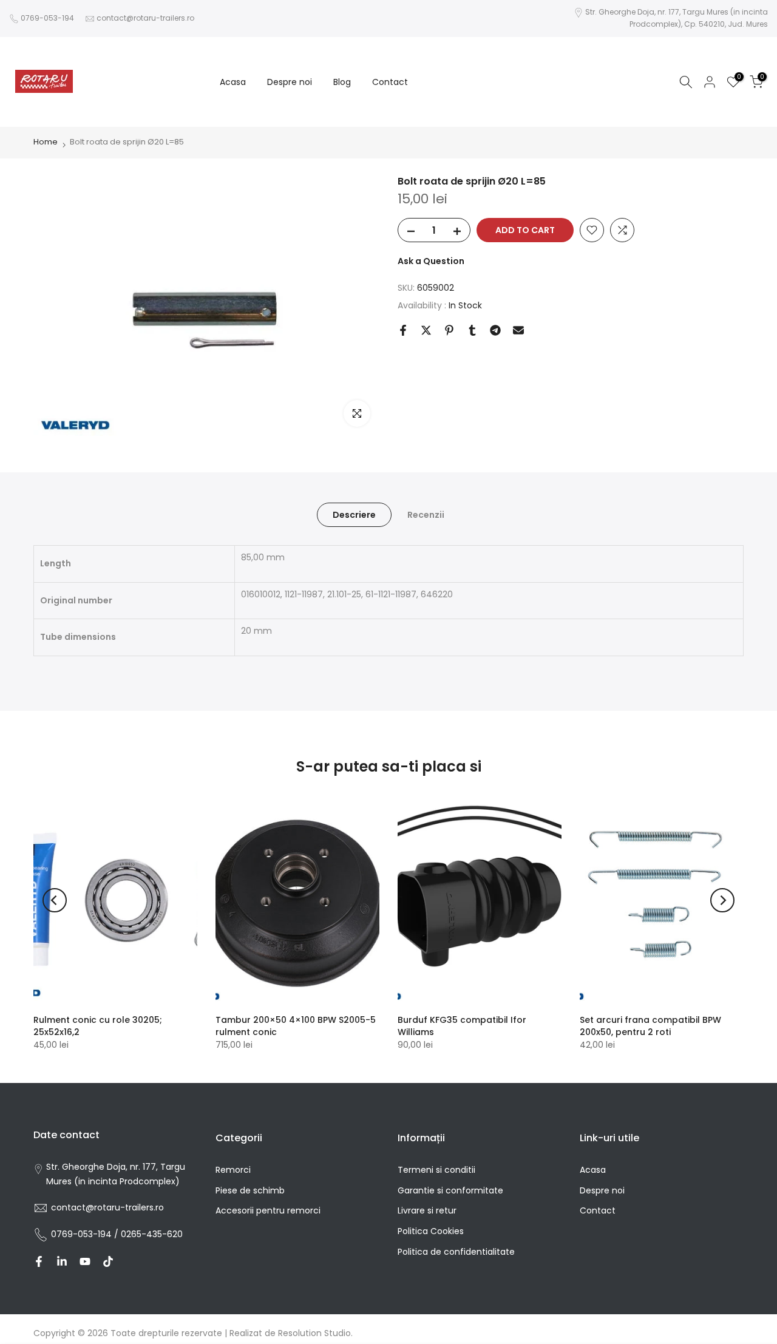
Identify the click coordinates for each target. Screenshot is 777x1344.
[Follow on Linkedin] (61, 1261)
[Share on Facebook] (403, 330)
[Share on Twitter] (426, 330)
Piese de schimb (250, 1190)
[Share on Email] (518, 330)
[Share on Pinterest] (449, 330)
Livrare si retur (427, 1210)
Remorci (233, 1170)
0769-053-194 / (86, 1234)
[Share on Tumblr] (472, 330)
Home (45, 142)
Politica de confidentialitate (456, 1252)
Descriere (354, 515)
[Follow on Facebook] (38, 1261)
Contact (390, 81)
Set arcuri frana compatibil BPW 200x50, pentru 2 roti (650, 1026)
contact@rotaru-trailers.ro (145, 18)
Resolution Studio (314, 1333)
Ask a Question (431, 261)
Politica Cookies (431, 1231)
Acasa (233, 81)
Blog (342, 81)
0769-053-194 (47, 18)
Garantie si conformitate (450, 1190)
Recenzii (425, 515)
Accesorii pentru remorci (268, 1210)
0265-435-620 (152, 1234)
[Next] (722, 900)
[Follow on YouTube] (85, 1261)
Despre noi (289, 81)
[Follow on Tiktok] (108, 1261)
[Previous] (54, 900)
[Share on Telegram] (495, 330)
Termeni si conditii (436, 1170)
